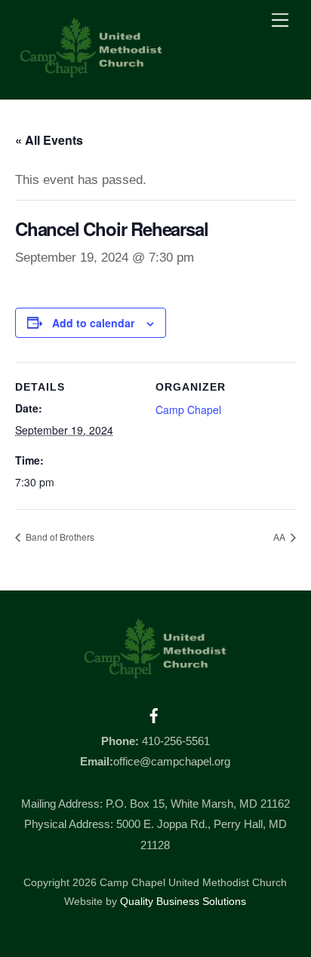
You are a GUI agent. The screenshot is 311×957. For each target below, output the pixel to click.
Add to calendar (93, 322)
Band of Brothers (58, 536)
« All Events (49, 140)
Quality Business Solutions (183, 901)
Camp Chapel (188, 409)
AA (280, 536)
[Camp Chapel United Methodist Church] (91, 72)
